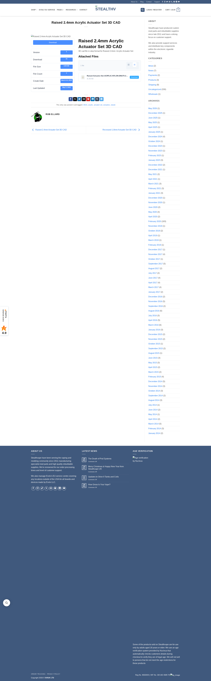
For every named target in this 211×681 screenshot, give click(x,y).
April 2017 (152, 283)
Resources (71, 10)
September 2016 (155, 306)
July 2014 (152, 405)
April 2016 (152, 320)
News (150, 71)
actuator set (98, 105)
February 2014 (154, 428)
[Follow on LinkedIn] (176, 2)
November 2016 (155, 301)
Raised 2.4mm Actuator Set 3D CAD (51, 130)
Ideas (150, 66)
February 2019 (154, 245)
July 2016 (152, 316)
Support (157, 2)
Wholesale (153, 94)
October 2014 (154, 391)
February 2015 (154, 377)
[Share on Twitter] (79, 99)
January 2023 (154, 160)
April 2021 (152, 179)
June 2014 (153, 410)
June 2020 (153, 207)
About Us (134, 2)
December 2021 (155, 169)
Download (53, 42)
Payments (152, 75)
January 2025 (154, 132)
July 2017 (152, 273)
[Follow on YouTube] (178, 2)
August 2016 (153, 311)
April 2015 (152, 367)
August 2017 (153, 268)
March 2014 (153, 424)
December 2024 (155, 137)
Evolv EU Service (47, 10)
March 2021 (153, 184)
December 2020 (155, 198)
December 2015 (155, 334)
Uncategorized (154, 89)
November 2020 (155, 202)
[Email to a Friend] (84, 99)
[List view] (135, 64)
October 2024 (154, 141)
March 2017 (153, 287)
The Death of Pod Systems (99, 459)
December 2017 (155, 250)
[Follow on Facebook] (162, 2)
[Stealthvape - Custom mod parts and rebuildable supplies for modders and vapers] (105, 10)
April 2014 (152, 419)
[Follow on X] (46, 488)
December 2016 (155, 297)
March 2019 (153, 240)
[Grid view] (129, 64)
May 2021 (152, 174)
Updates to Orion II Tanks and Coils (103, 477)
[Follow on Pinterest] (174, 2)
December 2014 (155, 381)
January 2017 (154, 292)
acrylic (90, 105)
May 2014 (152, 414)
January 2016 (154, 330)
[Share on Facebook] (71, 99)
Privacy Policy (53, 674)
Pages (60, 10)
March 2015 (153, 372)
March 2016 (153, 325)
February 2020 (154, 221)
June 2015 (153, 358)
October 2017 (154, 259)
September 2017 (155, 264)
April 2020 (152, 217)
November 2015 (155, 339)
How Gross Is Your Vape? (99, 484)
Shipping (152, 85)
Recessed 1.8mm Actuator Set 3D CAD (120, 130)
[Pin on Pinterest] (88, 99)
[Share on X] (75, 99)
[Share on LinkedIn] (93, 99)
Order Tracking (38, 674)
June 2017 (153, 278)
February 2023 (154, 155)
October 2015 (154, 344)
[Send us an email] (169, 2)
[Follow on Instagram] (164, 2)
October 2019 (154, 231)
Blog (141, 2)
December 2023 (155, 146)
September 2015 (155, 348)
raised (113, 105)
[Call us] (172, 2)
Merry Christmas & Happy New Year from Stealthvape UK (106, 467)
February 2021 (154, 188)
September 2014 (155, 396)
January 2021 (154, 193)
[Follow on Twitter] (167, 2)
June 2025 (153, 118)
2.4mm (84, 105)
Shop (33, 10)
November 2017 (155, 254)
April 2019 (152, 235)
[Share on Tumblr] (97, 99)
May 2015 (152, 363)
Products (152, 80)
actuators (106, 105)
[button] (172, 9)
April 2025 (152, 127)
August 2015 (153, 353)
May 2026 (152, 108)
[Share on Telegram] (102, 99)
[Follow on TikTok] (42, 488)
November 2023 (155, 151)
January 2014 (154, 433)
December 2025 (155, 113)
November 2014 (155, 386)
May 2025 (152, 122)
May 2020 (152, 212)
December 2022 (155, 165)
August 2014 (153, 400)
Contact (149, 2)
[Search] (143, 10)
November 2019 (155, 226)
